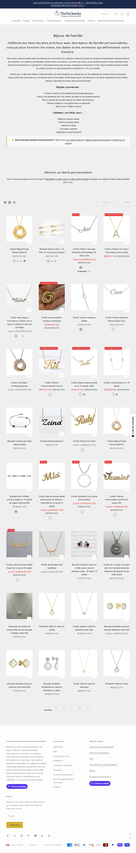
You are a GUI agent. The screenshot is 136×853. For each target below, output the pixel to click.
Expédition (58, 760)
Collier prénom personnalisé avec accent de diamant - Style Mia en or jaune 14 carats (52, 501)
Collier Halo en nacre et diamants (84, 685)
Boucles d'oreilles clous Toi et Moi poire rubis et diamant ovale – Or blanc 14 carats (84, 569)
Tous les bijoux (38, 21)
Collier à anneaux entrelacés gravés (19, 384)
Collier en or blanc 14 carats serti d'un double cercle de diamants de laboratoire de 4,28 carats (116, 569)
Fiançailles (16, 21)
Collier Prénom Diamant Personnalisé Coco (117, 319)
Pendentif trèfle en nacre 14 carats (51, 628)
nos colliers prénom (75, 140)
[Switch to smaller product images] (9, 202)
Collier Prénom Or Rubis (84, 441)
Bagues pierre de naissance (98, 140)
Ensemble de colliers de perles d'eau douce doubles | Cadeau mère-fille (19, 629)
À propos (91, 21)
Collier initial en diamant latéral (84, 319)
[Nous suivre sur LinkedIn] (49, 835)
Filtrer (127, 202)
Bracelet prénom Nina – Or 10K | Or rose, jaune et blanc (52, 251)
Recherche (58, 747)
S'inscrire (14, 825)
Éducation (58, 770)
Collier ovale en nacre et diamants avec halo (84, 628)
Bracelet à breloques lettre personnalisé (19, 443)
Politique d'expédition (99, 753)
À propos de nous (61, 756)
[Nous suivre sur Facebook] (7, 835)
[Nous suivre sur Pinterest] (28, 835)
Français (104, 14)
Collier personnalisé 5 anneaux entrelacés (52, 319)
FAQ (55, 751)
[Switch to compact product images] (14, 202)
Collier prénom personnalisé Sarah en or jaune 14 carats (19, 566)
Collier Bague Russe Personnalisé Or (19, 251)
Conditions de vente (62, 765)
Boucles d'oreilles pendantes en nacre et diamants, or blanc (52, 687)
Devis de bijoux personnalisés (103, 764)
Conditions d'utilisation (100, 776)
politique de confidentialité (101, 747)
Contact (57, 787)
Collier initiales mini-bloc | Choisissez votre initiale (117, 251)
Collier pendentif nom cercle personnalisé (84, 498)
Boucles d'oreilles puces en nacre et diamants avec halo (116, 628)
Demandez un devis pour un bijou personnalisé (66, 179)
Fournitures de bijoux (63, 774)
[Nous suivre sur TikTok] (42, 835)
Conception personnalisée (74, 21)
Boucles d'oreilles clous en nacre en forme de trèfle (19, 685)
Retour (92, 770)
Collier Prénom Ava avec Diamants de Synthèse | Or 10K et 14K (84, 252)
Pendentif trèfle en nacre (116, 683)
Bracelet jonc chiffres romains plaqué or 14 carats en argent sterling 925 (19, 499)
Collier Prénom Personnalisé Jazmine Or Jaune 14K (116, 499)
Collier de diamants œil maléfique (52, 566)
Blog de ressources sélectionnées (111, 21)
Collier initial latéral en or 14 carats (116, 384)
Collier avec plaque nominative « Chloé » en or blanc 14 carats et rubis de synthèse (19, 322)
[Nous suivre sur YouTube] (35, 835)
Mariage (26, 21)
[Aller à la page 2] (88, 707)
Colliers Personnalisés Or (51, 441)
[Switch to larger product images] (5, 202)
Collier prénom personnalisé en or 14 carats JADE (84, 384)
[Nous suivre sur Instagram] (21, 835)
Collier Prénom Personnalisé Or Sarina (51, 384)
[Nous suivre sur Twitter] (14, 835)
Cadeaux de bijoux (54, 21)
